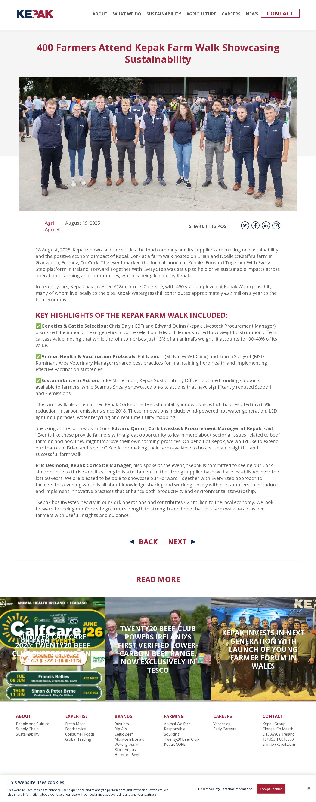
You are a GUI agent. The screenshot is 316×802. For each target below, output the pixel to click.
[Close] (309, 788)
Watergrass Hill (128, 744)
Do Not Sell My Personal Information (225, 789)
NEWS (252, 14)
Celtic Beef (124, 734)
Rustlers (122, 723)
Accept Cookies (271, 789)
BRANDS (123, 716)
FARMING (174, 716)
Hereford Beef (127, 754)
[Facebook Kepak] (255, 225)
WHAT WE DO (127, 14)
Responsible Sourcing (174, 731)
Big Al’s (121, 728)
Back (148, 541)
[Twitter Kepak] (245, 225)
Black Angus (125, 749)
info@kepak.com (280, 744)
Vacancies (221, 723)
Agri (49, 223)
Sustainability (27, 734)
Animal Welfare (177, 723)
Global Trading (78, 739)
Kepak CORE (174, 744)
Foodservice (75, 728)
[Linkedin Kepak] (266, 225)
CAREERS (231, 14)
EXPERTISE (76, 716)
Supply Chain (27, 728)
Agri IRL (53, 229)
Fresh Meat (75, 723)
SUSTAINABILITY (163, 14)
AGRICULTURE (201, 14)
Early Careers (224, 728)
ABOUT (100, 14)
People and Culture (32, 723)
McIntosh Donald (129, 739)
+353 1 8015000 (280, 739)
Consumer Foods (80, 734)
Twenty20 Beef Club (181, 739)
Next (177, 541)
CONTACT (280, 13)
